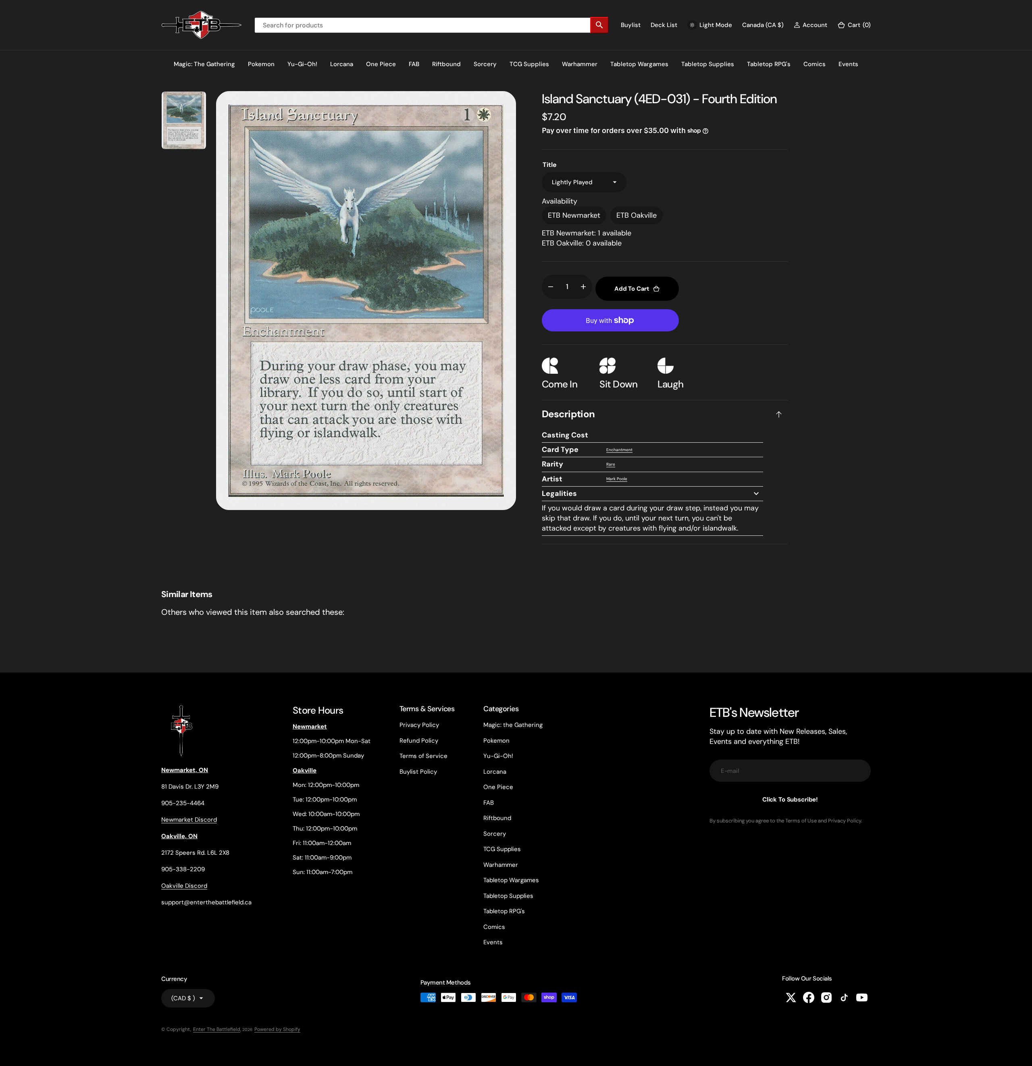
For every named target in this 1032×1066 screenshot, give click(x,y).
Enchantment (619, 449)
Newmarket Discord (189, 820)
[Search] (599, 25)
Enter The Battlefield (216, 1029)
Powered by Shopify (277, 1029)
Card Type (560, 449)
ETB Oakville (636, 215)
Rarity (552, 464)
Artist (552, 479)
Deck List (664, 25)
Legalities (559, 493)
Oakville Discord (184, 886)
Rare (610, 464)
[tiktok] (844, 997)
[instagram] (826, 997)
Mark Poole (616, 478)
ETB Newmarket (574, 215)
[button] (810, 25)
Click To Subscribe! (790, 799)
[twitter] (791, 997)
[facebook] (809, 997)
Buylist (631, 25)
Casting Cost (565, 435)
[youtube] (862, 997)
